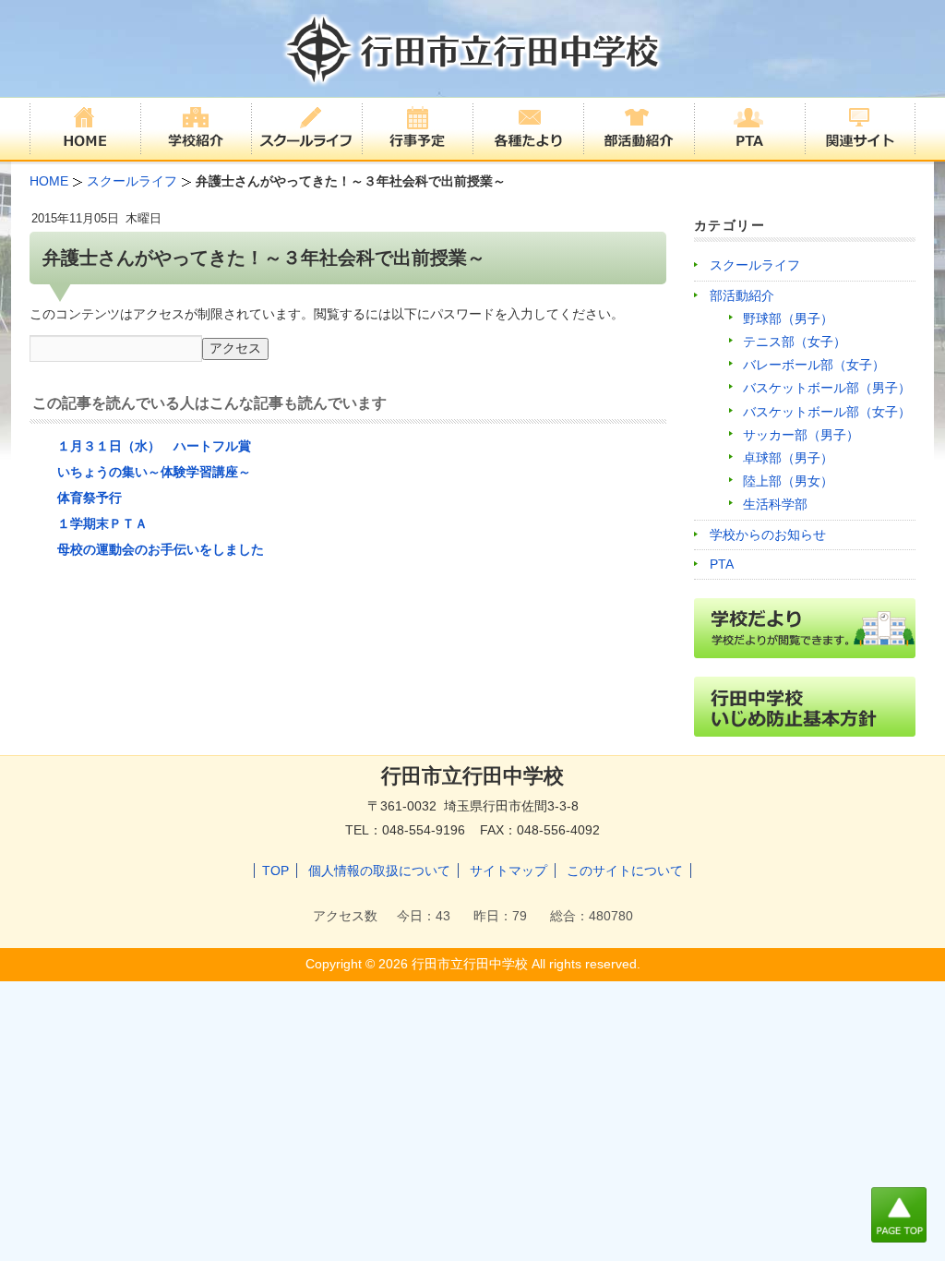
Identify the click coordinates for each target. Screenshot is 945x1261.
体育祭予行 (89, 497)
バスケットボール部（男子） (827, 387)
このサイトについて (625, 870)
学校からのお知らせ (768, 534)
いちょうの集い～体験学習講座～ (154, 471)
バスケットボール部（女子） (827, 411)
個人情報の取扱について (379, 870)
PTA (722, 564)
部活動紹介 (742, 295)
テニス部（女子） (794, 341)
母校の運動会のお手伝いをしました (160, 549)
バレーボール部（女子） (814, 364)
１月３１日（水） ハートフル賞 (154, 445)
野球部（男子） (788, 318)
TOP (275, 870)
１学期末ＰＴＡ (102, 523)
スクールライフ (755, 265)
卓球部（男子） (788, 457)
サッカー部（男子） (801, 434)
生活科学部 (775, 504)
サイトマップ (508, 870)
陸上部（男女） (788, 481)
